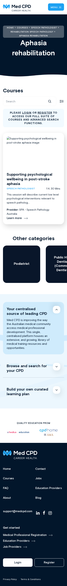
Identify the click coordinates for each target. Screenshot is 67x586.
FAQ (5, 488)
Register (49, 562)
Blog (38, 498)
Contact (40, 469)
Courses (8, 478)
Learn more (14, 218)
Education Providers (48, 488)
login (26, 112)
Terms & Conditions (31, 579)
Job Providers (12, 547)
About (7, 498)
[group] (21, 264)
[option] (18, 432)
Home (7, 469)
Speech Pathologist (21, 188)
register (45, 112)
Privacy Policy (10, 579)
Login (17, 562)
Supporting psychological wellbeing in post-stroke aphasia (29, 179)
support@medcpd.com (17, 511)
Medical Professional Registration (25, 535)
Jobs (38, 478)
